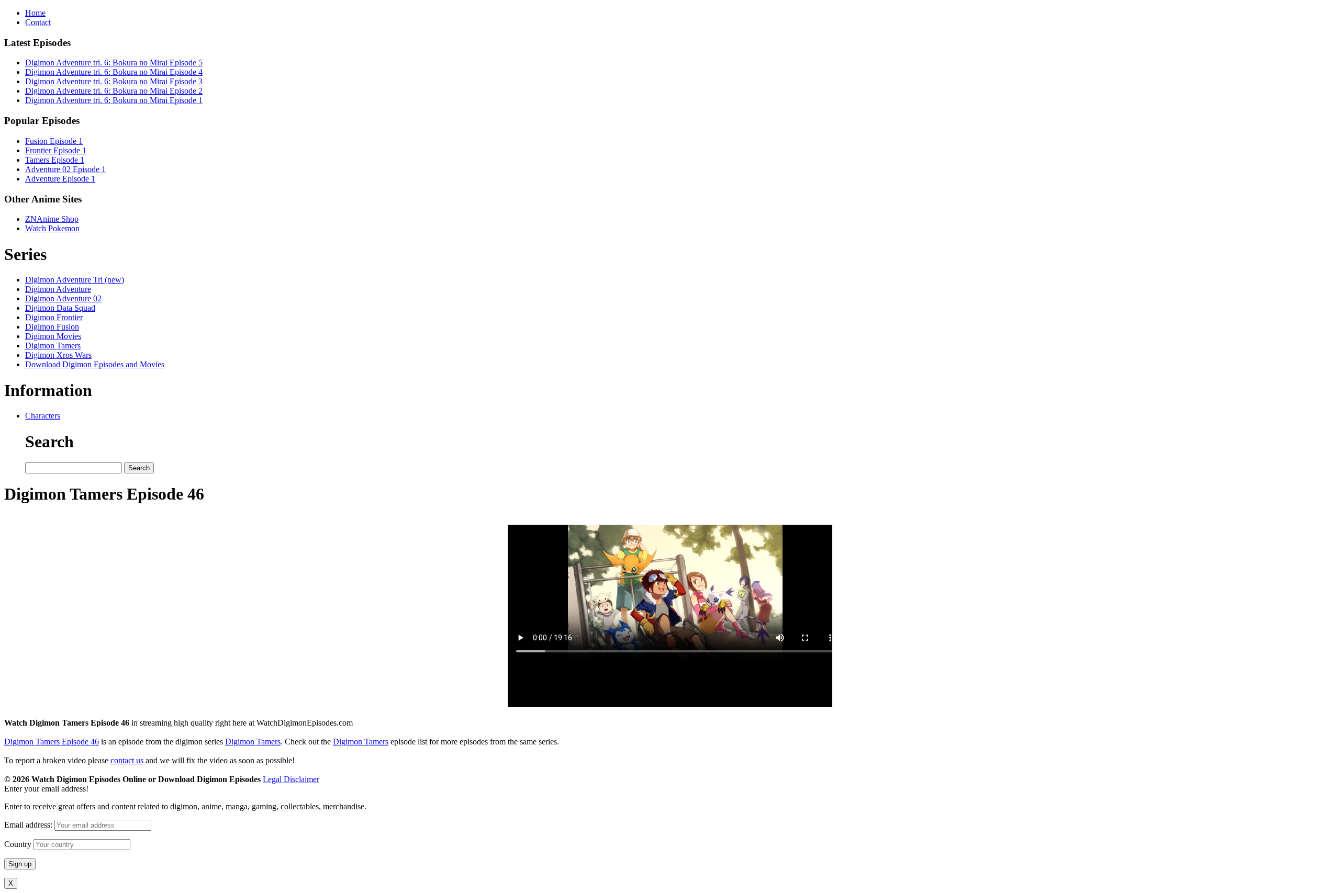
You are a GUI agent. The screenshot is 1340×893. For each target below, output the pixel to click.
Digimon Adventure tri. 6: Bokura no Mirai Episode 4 (114, 71)
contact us (126, 760)
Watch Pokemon (52, 228)
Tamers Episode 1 (54, 159)
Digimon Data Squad (60, 307)
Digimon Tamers (53, 345)
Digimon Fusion (52, 326)
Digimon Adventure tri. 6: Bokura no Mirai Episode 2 (114, 90)
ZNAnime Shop (52, 218)
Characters (42, 415)
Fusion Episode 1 (54, 141)
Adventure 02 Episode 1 (65, 169)
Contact (38, 22)
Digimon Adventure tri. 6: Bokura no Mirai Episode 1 (114, 100)
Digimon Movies (53, 336)
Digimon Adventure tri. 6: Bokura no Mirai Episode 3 (114, 81)
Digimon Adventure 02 (63, 298)
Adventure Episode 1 (60, 178)
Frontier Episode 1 (55, 150)
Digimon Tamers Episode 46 (51, 741)
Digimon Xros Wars (58, 355)
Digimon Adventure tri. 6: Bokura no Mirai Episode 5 (114, 62)
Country (17, 844)
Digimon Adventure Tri (74, 279)
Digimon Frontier (54, 317)
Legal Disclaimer (291, 779)
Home (35, 12)
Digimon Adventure (58, 289)
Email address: (29, 824)
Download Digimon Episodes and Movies (94, 364)
